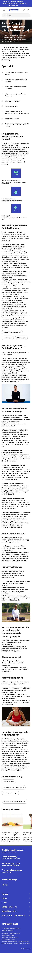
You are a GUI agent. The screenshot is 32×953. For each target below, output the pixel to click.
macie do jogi (6, 432)
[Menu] (4, 10)
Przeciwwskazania (11, 106)
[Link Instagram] (6, 884)
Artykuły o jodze (8, 781)
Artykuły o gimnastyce (10, 793)
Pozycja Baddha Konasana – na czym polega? (17, 73)
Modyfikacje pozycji (12, 118)
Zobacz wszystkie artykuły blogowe (14, 801)
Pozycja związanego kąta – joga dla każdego (17, 125)
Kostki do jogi (7, 337)
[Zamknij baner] (29, 3)
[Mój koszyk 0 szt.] (28, 10)
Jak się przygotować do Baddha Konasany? (16, 88)
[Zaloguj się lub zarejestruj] (24, 10)
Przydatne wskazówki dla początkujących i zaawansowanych (17, 112)
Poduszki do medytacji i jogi (12, 332)
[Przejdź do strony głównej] (14, 10)
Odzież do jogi (21, 337)
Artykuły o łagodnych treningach (13, 787)
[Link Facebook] (3, 884)
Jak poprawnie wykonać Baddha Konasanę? (16, 95)
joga (14, 143)
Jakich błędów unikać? (12, 101)
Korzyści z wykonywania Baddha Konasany (16, 80)
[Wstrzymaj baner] (26, 3)
